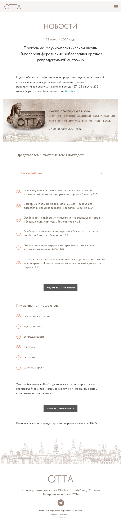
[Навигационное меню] (116, 6)
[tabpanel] (60, 233)
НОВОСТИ (60, 26)
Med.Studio (72, 91)
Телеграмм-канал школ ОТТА (61, 494)
